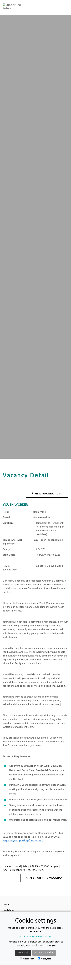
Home (6, 904)
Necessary (28, 959)
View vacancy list (48, 494)
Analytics (46, 959)
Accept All (23, 953)
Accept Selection (44, 953)
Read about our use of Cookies (35, 937)
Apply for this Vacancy (44, 878)
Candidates (8, 911)
